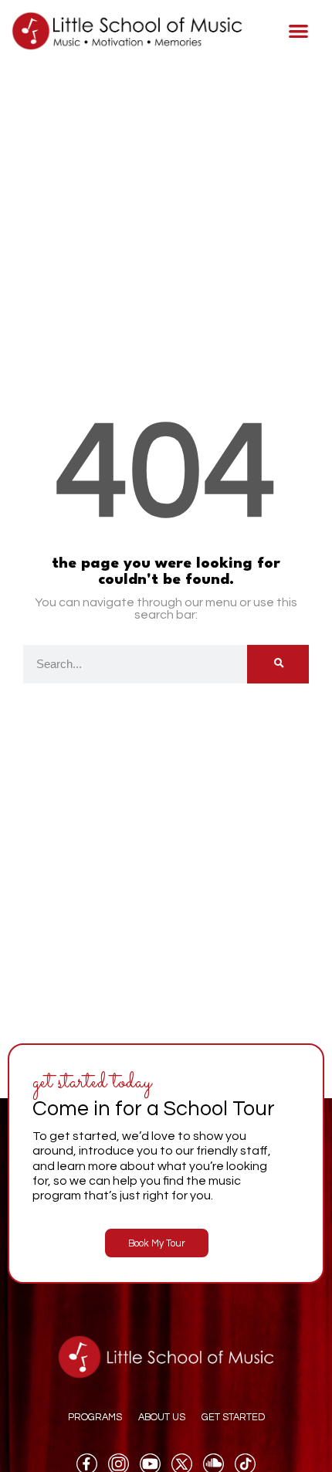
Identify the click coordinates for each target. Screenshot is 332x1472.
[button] (299, 31)
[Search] (278, 664)
